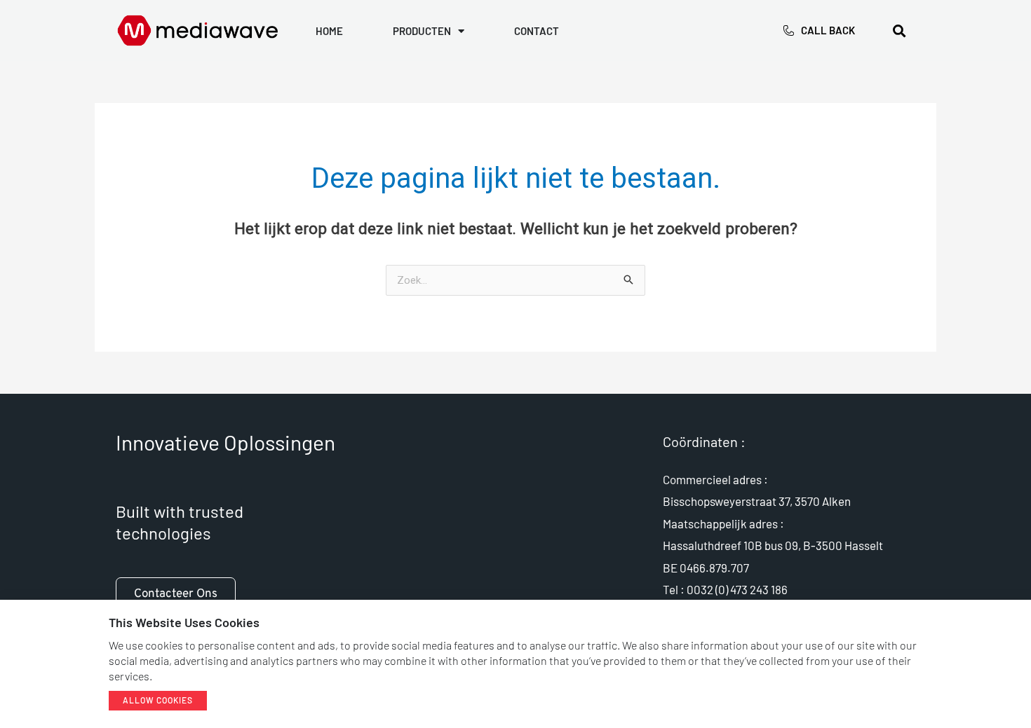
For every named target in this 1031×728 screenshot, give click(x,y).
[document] (515, 364)
